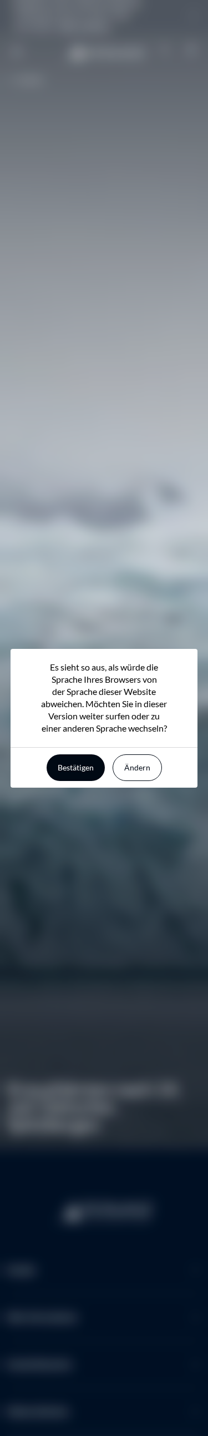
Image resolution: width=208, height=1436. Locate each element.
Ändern (137, 767)
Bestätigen (76, 767)
